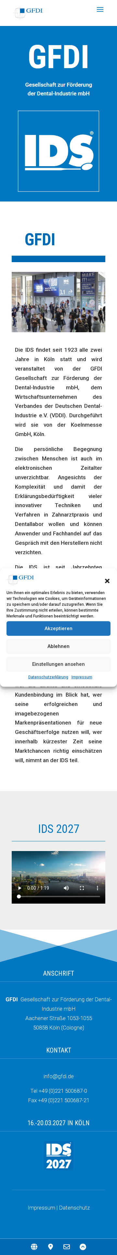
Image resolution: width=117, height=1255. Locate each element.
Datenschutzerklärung (48, 677)
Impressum (82, 677)
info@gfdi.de (59, 1076)
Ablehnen (58, 646)
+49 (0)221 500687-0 (63, 1091)
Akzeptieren (58, 628)
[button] (107, 581)
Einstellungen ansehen (58, 664)
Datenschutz (74, 1207)
